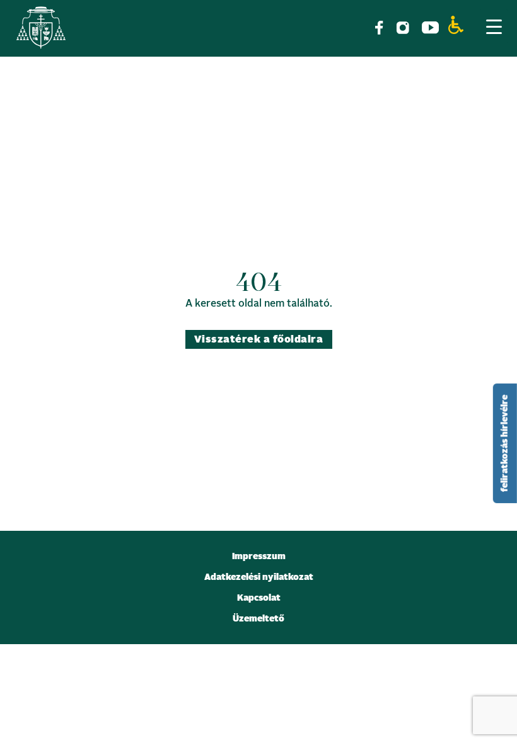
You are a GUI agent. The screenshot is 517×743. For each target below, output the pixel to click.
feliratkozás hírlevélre (505, 443)
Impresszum (259, 556)
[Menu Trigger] (494, 26)
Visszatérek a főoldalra (258, 339)
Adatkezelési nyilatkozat (258, 577)
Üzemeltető (258, 619)
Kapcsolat (259, 598)
